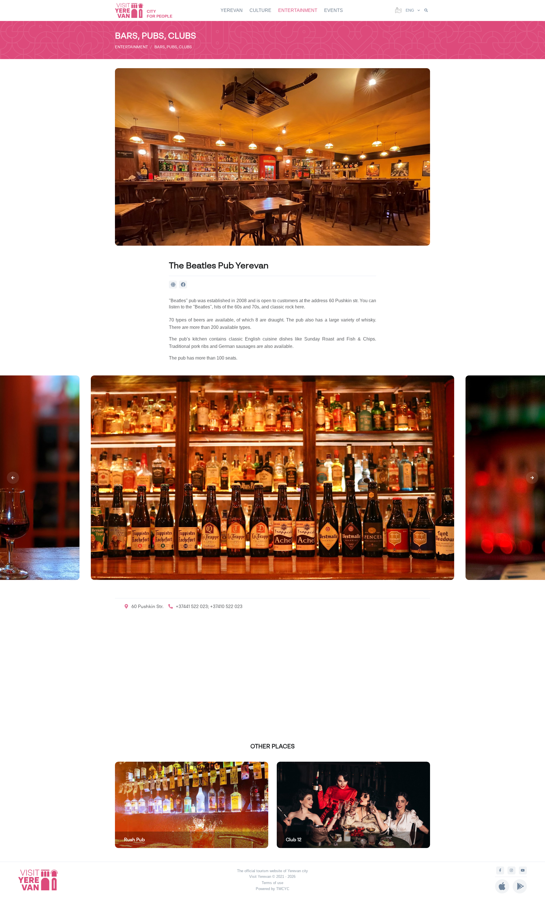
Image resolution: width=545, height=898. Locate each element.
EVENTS (333, 10)
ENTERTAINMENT (297, 10)
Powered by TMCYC (272, 889)
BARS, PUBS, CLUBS (173, 46)
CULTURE (260, 10)
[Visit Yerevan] (132, 10)
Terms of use (272, 883)
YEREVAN (232, 10)
